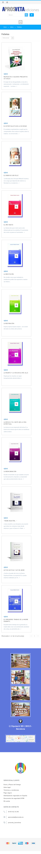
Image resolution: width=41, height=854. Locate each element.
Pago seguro (8, 793)
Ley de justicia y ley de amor (14, 570)
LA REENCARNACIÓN (10, 471)
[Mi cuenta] (3, 2)
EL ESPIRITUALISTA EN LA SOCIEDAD (15, 126)
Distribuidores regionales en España (15, 795)
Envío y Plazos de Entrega (12, 784)
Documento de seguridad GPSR (14, 798)
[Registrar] (7, 2)
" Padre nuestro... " (10, 521)
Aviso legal (7, 787)
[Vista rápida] (16, 59)
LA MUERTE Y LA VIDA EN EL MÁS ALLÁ (16, 373)
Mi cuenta (7, 801)
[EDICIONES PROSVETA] (20, 9)
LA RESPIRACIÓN (9, 323)
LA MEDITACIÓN (9, 274)
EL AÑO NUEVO (8, 225)
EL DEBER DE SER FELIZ (11, 175)
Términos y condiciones (11, 790)
